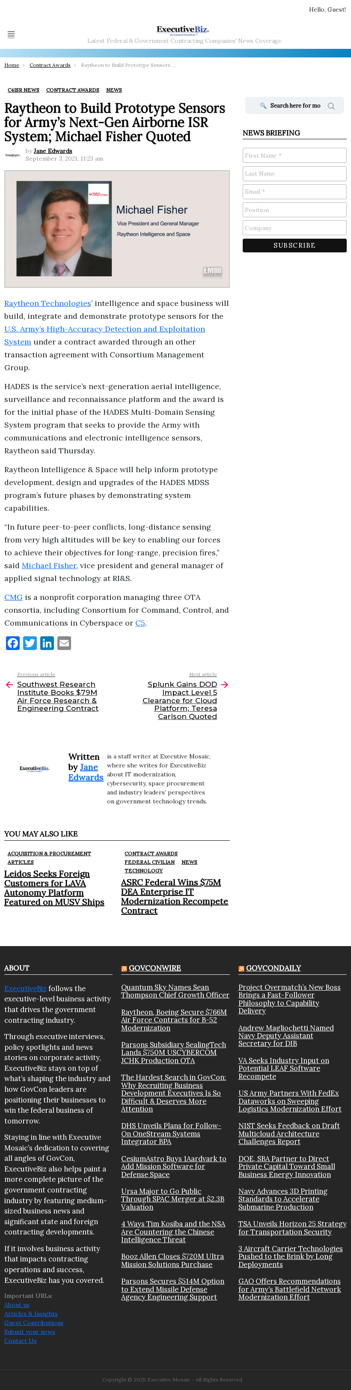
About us (17, 1305)
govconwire (155, 968)
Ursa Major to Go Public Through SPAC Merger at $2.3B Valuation (172, 1199)
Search (331, 107)
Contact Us (20, 1341)
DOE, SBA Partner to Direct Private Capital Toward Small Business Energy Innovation (286, 1166)
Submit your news (29, 1332)
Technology (144, 870)
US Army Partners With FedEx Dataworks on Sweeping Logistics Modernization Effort (290, 1101)
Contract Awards (151, 853)
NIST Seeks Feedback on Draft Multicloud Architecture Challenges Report (289, 1133)
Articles (21, 862)
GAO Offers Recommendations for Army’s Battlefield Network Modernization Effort (289, 1289)
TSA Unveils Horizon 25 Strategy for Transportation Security (292, 1228)
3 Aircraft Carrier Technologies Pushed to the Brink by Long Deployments (290, 1256)
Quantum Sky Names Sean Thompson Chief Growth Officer (175, 991)
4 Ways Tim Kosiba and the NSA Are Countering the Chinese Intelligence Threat (173, 1231)
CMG (13, 597)
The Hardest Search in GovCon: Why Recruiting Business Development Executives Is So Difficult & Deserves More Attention (173, 1093)
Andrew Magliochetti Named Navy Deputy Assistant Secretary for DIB (286, 1036)
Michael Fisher (49, 565)
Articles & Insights (31, 1314)
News (189, 862)
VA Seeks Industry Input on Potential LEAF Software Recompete (283, 1068)
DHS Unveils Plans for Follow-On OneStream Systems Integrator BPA (171, 1133)
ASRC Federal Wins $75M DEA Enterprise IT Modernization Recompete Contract (174, 896)
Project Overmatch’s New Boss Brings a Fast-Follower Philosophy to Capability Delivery (289, 999)
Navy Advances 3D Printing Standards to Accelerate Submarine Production (282, 1199)
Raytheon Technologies (47, 303)
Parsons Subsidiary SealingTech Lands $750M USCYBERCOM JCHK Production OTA (173, 1052)
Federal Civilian (150, 862)
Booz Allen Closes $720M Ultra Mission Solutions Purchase (172, 1260)
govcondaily (273, 968)
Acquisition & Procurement (49, 853)
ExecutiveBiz (25, 988)
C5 (140, 623)
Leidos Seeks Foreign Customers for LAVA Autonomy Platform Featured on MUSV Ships (54, 887)
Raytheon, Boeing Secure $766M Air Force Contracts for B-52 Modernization (174, 1020)
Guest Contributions (33, 1323)
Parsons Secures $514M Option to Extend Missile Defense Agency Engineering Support (172, 1289)
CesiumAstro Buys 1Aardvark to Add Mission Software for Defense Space (173, 1166)
